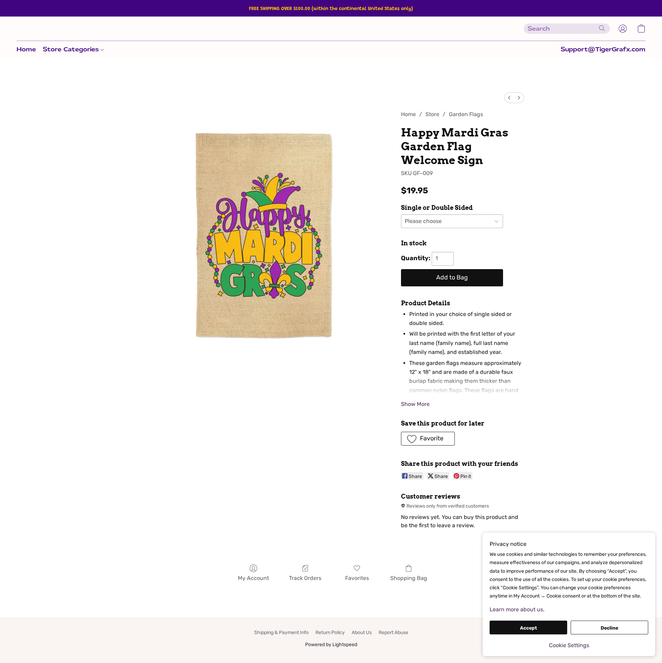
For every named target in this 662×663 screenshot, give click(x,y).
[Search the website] (602, 28)
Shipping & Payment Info (281, 632)
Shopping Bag (408, 578)
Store (432, 114)
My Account (253, 578)
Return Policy (330, 632)
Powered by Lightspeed (331, 644)
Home (26, 49)
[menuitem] (509, 98)
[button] (623, 28)
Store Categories (72, 49)
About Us (362, 632)
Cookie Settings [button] (569, 645)
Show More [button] (415, 404)
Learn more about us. (517, 609)
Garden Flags (466, 114)
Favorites (357, 578)
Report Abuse (393, 632)
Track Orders (305, 578)
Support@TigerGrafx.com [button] (603, 49)
